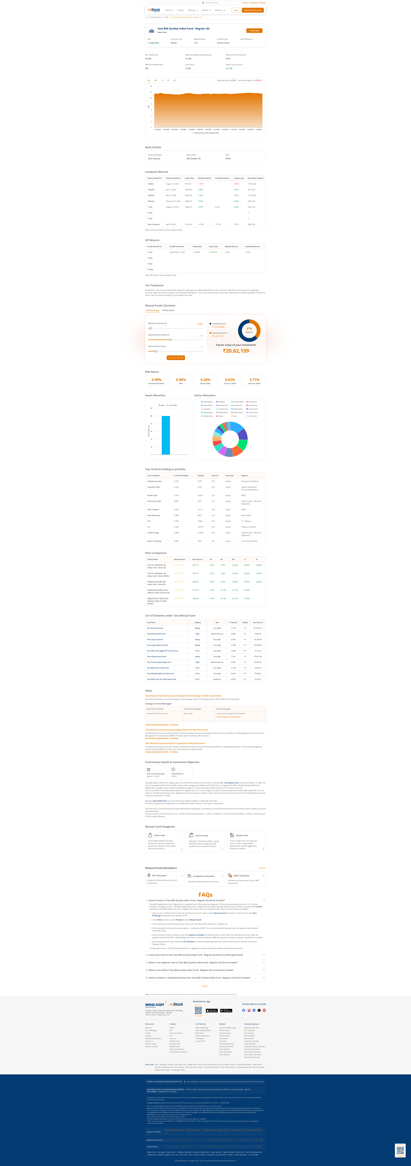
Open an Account (218, 601)
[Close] (232, 558)
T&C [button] (204, 606)
